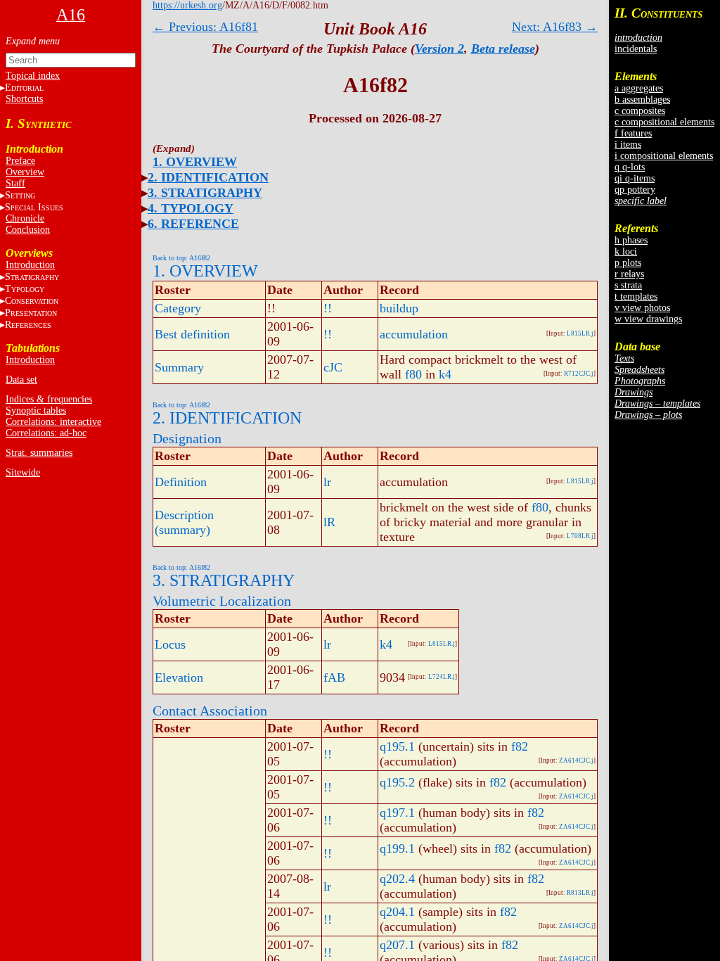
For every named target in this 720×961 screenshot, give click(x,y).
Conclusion (28, 229)
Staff (15, 183)
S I (34, 207)
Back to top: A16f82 (181, 258)
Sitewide (23, 472)
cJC (332, 367)
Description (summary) (184, 522)
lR (329, 522)
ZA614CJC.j (576, 760)
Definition (181, 482)
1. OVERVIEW (195, 162)
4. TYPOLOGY (190, 208)
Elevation (179, 677)
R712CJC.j (578, 373)
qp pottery (635, 189)
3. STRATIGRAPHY (205, 193)
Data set (21, 379)
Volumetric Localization (222, 601)
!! (327, 308)
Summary (179, 367)
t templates (636, 296)
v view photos (642, 308)
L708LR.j (580, 536)
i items (628, 144)
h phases (631, 240)
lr (327, 482)
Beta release (503, 49)
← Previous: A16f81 (205, 27)
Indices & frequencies (49, 399)
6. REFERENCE (193, 224)
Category (178, 308)
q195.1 (397, 746)
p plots (628, 262)
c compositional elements (664, 122)
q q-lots (630, 167)
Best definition (192, 334)
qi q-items (635, 178)
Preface (20, 160)
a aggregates (639, 88)
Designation (187, 438)
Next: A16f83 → (555, 27)
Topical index (33, 75)
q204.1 (397, 912)
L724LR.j (441, 676)
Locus (170, 644)
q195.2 (397, 782)
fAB (334, 677)
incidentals (636, 49)
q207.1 (397, 945)
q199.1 (397, 848)
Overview (25, 172)
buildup (399, 308)
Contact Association (210, 710)
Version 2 (439, 49)
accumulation (414, 334)
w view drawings (648, 319)
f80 (413, 374)
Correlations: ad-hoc (46, 433)
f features (633, 133)
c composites (640, 111)
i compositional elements (664, 156)
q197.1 (397, 813)
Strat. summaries (39, 452)
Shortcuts (24, 99)
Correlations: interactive (53, 421)
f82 (519, 746)
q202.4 (397, 879)
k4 (445, 374)
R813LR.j (580, 892)
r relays (629, 274)
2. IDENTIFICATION (208, 177)
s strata (628, 285)
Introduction (30, 265)
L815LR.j (580, 333)
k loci (626, 251)
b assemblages (642, 99)
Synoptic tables (36, 410)
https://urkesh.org (187, 5)
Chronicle (25, 218)
